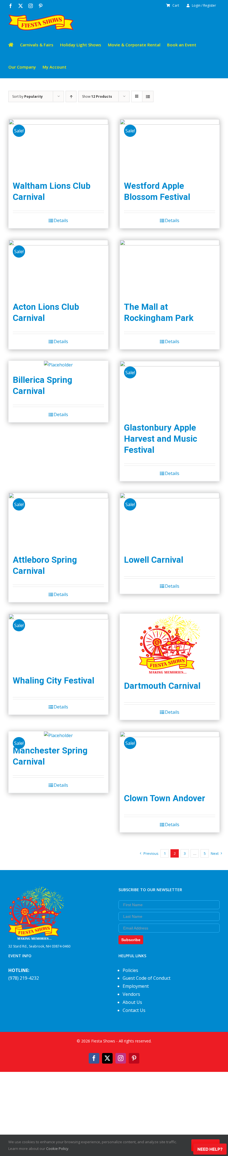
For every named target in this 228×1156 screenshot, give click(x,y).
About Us (132, 1002)
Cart (175, 5)
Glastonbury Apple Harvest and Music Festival (160, 439)
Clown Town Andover (164, 798)
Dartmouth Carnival (162, 686)
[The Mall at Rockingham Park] (169, 268)
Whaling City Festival (53, 680)
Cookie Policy (57, 1148)
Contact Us (134, 1010)
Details (61, 220)
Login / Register (204, 5)
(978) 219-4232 (23, 978)
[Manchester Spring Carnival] (58, 736)
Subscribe (130, 940)
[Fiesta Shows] (36, 891)
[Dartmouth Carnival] (169, 644)
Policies (130, 970)
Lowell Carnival (153, 560)
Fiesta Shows (103, 1041)
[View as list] (147, 96)
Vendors (131, 994)
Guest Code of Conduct (146, 978)
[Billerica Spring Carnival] (58, 365)
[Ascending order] (71, 96)
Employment (136, 986)
